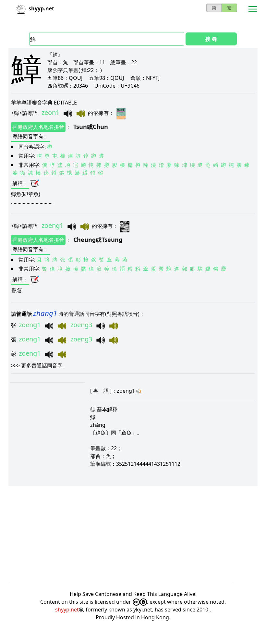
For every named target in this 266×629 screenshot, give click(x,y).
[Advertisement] (133, 533)
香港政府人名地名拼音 (38, 126)
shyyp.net (67, 609)
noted (217, 601)
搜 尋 (211, 39)
